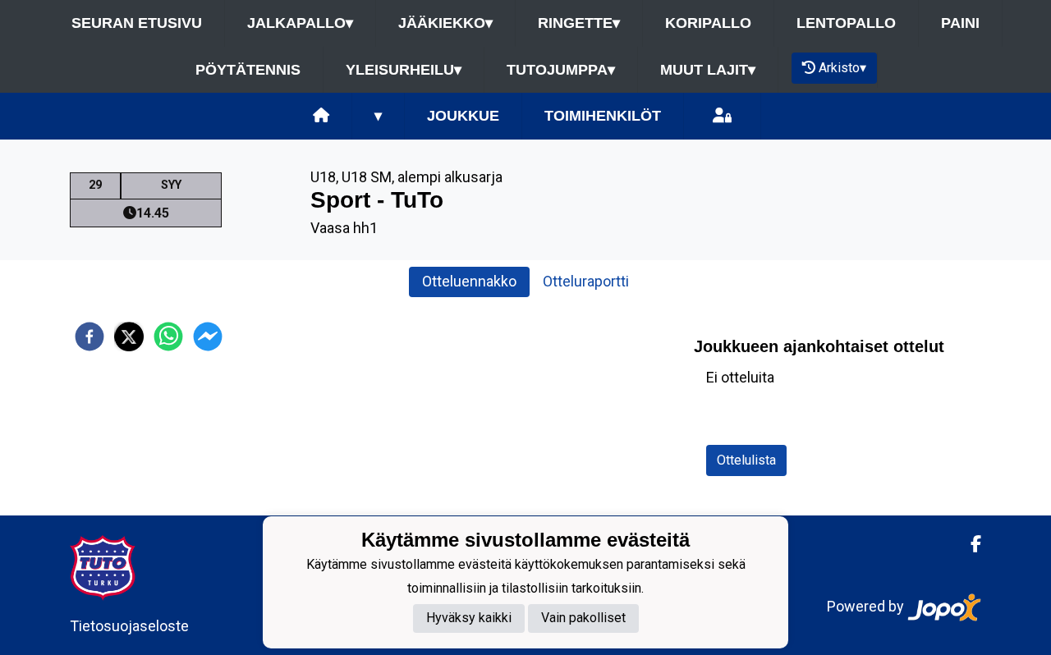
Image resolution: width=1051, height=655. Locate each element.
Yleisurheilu (403, 70)
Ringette (579, 23)
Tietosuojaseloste (129, 625)
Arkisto (842, 68)
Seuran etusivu (136, 23)
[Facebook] (969, 544)
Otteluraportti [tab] (586, 281)
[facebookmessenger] (208, 336)
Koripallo (708, 23)
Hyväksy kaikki (469, 618)
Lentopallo (846, 23)
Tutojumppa (561, 70)
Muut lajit (707, 70)
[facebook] (89, 336)
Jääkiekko (445, 23)
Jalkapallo (300, 23)
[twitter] (129, 336)
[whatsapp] (168, 336)
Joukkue (463, 116)
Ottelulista (746, 460)
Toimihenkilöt (602, 116)
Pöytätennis (248, 70)
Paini (960, 23)
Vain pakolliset (583, 618)
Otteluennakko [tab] (469, 281)
